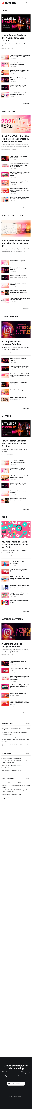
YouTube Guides (7, 723)
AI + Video (6, 416)
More (27, 723)
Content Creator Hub (12, 216)
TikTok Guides (6, 753)
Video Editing (8, 111)
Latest (4, 10)
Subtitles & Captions (12, 619)
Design (4, 517)
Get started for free (15, 1083)
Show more (26, 103)
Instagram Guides (7, 778)
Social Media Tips (10, 317)
